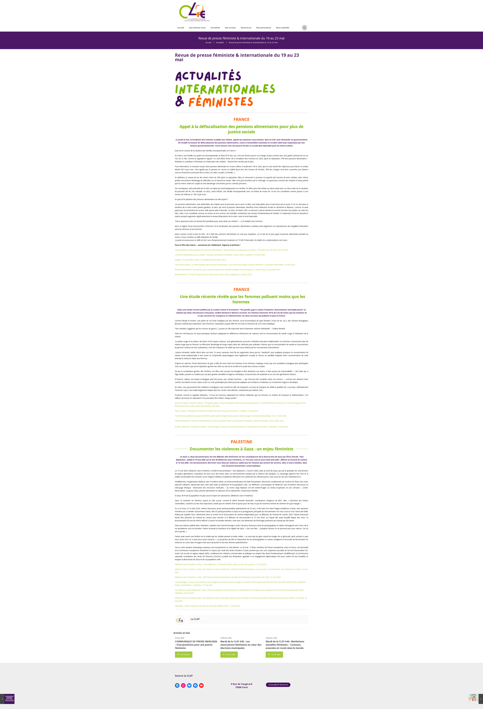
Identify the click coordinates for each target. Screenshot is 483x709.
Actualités (220, 42)
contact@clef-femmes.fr (278, 684)
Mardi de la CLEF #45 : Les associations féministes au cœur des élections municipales (240, 644)
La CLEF (195, 619)
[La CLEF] (194, 12)
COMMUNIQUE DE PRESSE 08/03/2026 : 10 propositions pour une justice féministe (196, 644)
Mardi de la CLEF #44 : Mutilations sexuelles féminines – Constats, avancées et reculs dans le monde (285, 644)
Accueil (208, 42)
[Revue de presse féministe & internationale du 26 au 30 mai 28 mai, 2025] (476, 699)
